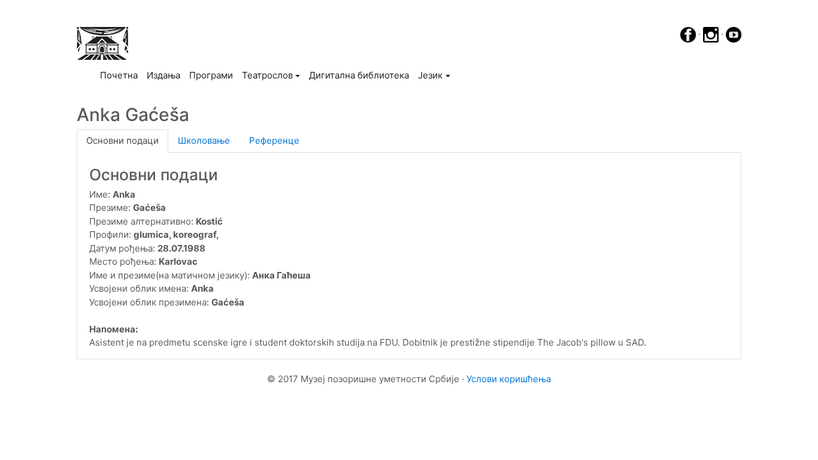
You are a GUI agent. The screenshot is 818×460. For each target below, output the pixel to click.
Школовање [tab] (204, 140)
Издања (163, 75)
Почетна (121, 75)
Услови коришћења (508, 379)
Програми (211, 75)
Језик (430, 75)
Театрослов (267, 75)
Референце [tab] (274, 140)
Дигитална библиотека (359, 75)
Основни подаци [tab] (122, 140)
